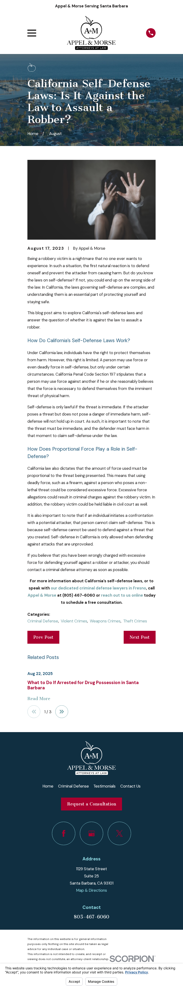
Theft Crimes (135, 621)
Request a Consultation (91, 804)
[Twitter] (119, 833)
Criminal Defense (42, 621)
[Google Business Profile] (91, 833)
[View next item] (61, 711)
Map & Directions (91, 890)
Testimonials (104, 786)
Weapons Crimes (105, 621)
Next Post (140, 637)
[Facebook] (63, 833)
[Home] (91, 33)
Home (47, 786)
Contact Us (130, 786)
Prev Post (43, 637)
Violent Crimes (74, 621)
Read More (38, 698)
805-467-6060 (91, 917)
